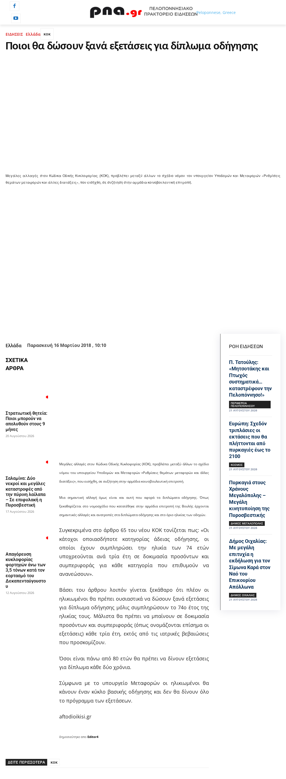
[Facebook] (14, 6)
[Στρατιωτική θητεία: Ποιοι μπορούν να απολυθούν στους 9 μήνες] (27, 392)
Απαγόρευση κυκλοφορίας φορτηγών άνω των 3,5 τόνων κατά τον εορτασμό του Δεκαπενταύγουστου (26, 570)
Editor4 (92, 737)
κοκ (47, 34)
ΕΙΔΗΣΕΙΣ (14, 34)
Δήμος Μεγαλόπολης (247, 523)
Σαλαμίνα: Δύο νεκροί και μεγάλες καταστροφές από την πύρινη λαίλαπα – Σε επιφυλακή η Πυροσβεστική (26, 492)
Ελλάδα (33, 34)
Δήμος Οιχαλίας (243, 595)
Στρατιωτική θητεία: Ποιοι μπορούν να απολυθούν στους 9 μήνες (26, 421)
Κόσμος (237, 465)
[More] (180, 326)
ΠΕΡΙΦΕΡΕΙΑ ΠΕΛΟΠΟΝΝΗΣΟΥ (243, 404)
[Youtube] (16, 18)
